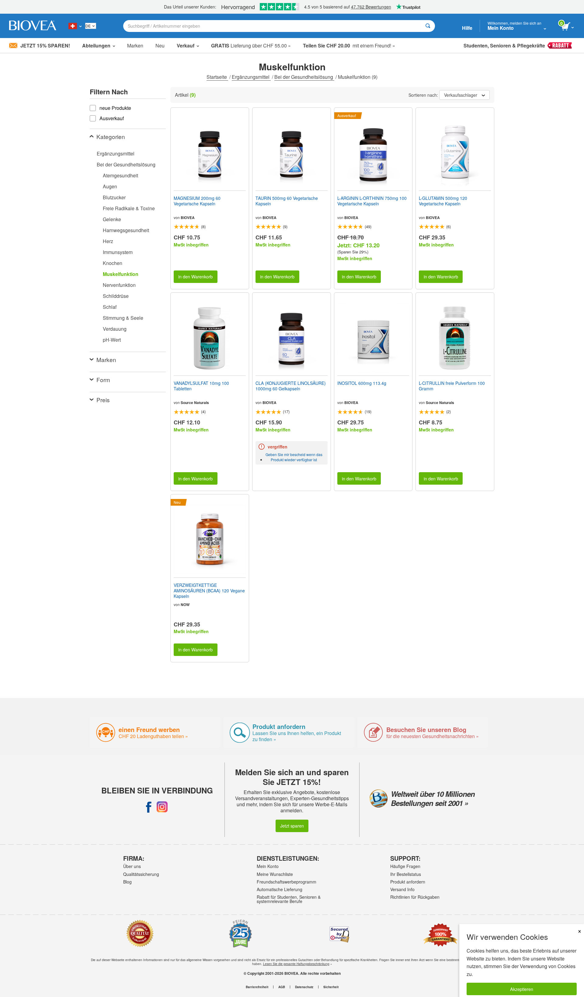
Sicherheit (331, 986)
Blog (127, 882)
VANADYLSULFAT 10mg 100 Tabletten (201, 385)
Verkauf (185, 45)
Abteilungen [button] (96, 45)
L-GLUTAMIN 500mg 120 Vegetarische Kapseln (443, 200)
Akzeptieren (521, 989)
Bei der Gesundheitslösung (304, 76)
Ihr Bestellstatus (405, 874)
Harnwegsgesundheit (126, 230)
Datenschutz (304, 986)
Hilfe (467, 27)
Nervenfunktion (119, 284)
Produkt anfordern (407, 882)
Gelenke (112, 219)
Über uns (132, 866)
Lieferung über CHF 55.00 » (251, 45)
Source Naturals (195, 402)
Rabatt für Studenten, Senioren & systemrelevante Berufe (289, 899)
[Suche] (428, 26)
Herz (108, 241)
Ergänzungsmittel (251, 76)
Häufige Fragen (405, 866)
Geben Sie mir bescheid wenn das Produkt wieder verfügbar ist (294, 457)
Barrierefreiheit (257, 986)
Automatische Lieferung (279, 889)
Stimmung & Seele (123, 317)
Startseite (217, 76)
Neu (160, 45)
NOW (185, 604)
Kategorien (110, 136)
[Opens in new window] (148, 807)
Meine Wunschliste (275, 874)
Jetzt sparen (292, 825)
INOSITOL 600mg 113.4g (361, 383)
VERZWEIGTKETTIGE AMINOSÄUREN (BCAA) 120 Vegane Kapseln (209, 590)
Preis (103, 400)
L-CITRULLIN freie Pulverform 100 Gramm (452, 385)
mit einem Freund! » (349, 45)
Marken (135, 45)
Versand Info (402, 889)
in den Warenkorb (195, 276)
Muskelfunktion (120, 273)
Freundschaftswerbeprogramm (286, 882)
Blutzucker (114, 197)
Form (103, 379)
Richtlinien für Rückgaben (415, 897)
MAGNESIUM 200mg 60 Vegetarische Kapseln (197, 200)
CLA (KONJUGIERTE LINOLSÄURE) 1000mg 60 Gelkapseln (290, 385)
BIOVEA (188, 217)
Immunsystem (118, 252)
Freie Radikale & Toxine (129, 208)
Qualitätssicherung (141, 874)
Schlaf (109, 306)
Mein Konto (268, 866)
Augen (110, 186)
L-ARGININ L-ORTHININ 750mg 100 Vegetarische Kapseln (372, 200)
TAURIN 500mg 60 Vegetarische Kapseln (286, 200)
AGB (281, 986)
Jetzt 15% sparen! (45, 45)
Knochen (112, 263)
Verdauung (115, 328)
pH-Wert (112, 339)
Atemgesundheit (120, 175)
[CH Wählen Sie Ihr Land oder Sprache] (75, 26)
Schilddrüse (116, 295)
